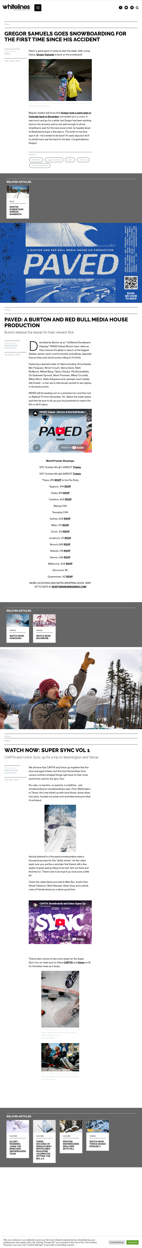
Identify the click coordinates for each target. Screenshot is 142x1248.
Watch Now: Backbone (44, 628)
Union (81, 962)
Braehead (36, 160)
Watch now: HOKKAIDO (18, 628)
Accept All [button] (132, 1242)
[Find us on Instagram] (132, 7)
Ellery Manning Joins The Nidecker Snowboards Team (18, 1139)
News (6, 24)
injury (70, 160)
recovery (83, 160)
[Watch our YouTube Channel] (126, 7)
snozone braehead (40, 165)
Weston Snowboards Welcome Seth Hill (71, 1136)
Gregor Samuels (45, 54)
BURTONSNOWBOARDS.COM (69, 586)
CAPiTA (68, 962)
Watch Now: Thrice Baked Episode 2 (97, 1135)
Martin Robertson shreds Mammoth (18, 202)
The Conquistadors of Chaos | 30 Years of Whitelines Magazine (44, 1141)
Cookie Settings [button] (116, 1242)
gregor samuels (54, 160)
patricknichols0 (11, 348)
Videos (7, 310)
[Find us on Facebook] (120, 7)
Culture (7, 736)
